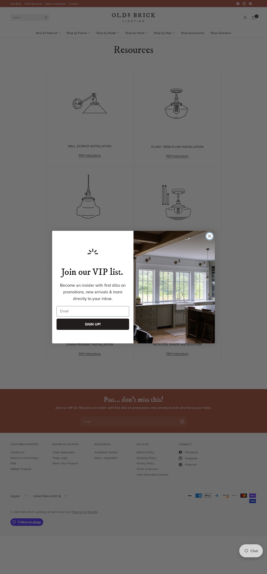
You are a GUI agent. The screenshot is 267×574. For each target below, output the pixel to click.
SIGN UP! (93, 324)
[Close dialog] (209, 236)
